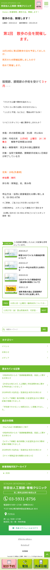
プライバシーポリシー (25, 539)
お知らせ (5, 352)
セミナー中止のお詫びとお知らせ (32, 268)
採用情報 (25, 551)
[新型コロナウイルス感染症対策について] (11, 253)
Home (5, 11)
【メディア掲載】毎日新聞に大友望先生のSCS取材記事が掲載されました (23, 399)
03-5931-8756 (22, 498)
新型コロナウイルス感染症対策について (32, 256)
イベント (5, 346)
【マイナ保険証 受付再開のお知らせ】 (18, 455)
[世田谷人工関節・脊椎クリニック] (17, 4)
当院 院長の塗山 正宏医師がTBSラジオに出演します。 (30, 293)
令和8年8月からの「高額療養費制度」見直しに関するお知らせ (23, 376)
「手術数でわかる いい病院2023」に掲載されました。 (23, 408)
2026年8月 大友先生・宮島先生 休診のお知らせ (22, 392)
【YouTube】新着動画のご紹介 (15, 426)
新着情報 (13, 11)
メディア (5, 357)
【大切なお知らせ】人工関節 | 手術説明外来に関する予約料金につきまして (23, 385)
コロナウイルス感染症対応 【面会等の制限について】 (31, 280)
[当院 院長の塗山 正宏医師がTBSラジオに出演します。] (11, 290)
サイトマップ (25, 545)
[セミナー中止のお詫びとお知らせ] (11, 265)
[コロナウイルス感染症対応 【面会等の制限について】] (11, 277)
